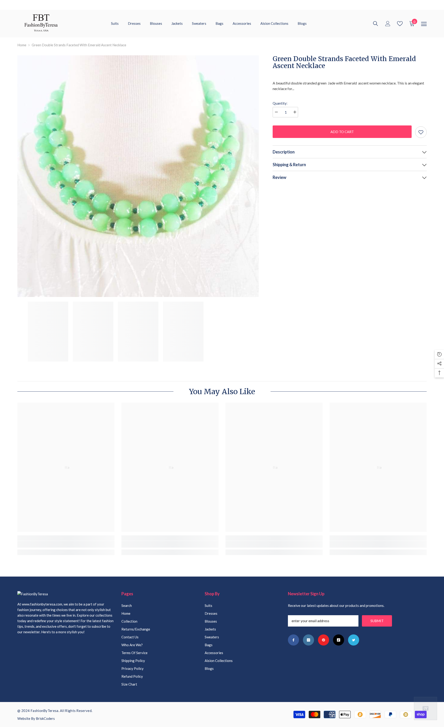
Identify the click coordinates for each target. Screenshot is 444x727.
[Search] (376, 24)
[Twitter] (353, 640)
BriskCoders (45, 718)
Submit (377, 621)
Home (21, 45)
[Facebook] (293, 640)
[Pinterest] (323, 640)
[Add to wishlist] (421, 132)
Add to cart (342, 132)
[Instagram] (308, 640)
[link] (65, 544)
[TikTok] (338, 640)
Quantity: (280, 103)
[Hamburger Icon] (424, 24)
